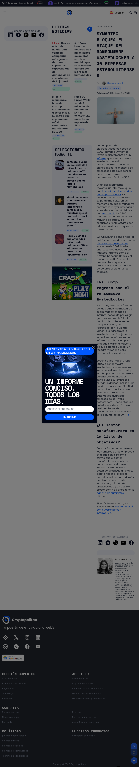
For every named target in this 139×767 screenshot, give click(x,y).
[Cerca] (93, 347)
